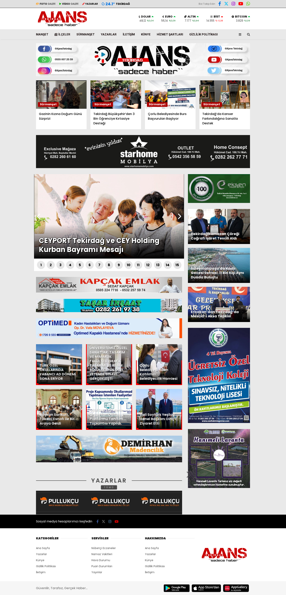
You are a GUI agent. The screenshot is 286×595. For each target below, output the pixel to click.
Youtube (263, 147)
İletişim (129, 34)
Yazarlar (250, 46)
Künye (146, 34)
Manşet (42, 34)
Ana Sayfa (252, 22)
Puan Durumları (101, 566)
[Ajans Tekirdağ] (62, 26)
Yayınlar (96, 572)
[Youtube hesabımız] (116, 521)
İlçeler (64, 34)
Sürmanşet (85, 34)
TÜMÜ (109, 487)
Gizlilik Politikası (203, 34)
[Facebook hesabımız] (219, 4)
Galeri (249, 30)
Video (248, 38)
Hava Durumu (253, 64)
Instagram (263, 136)
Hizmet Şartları (170, 34)
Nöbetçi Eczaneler (103, 548)
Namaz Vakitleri (101, 554)
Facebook (262, 114)
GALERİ (47, 3)
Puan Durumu (254, 73)
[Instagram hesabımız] (233, 4)
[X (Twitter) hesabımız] (261, 125)
